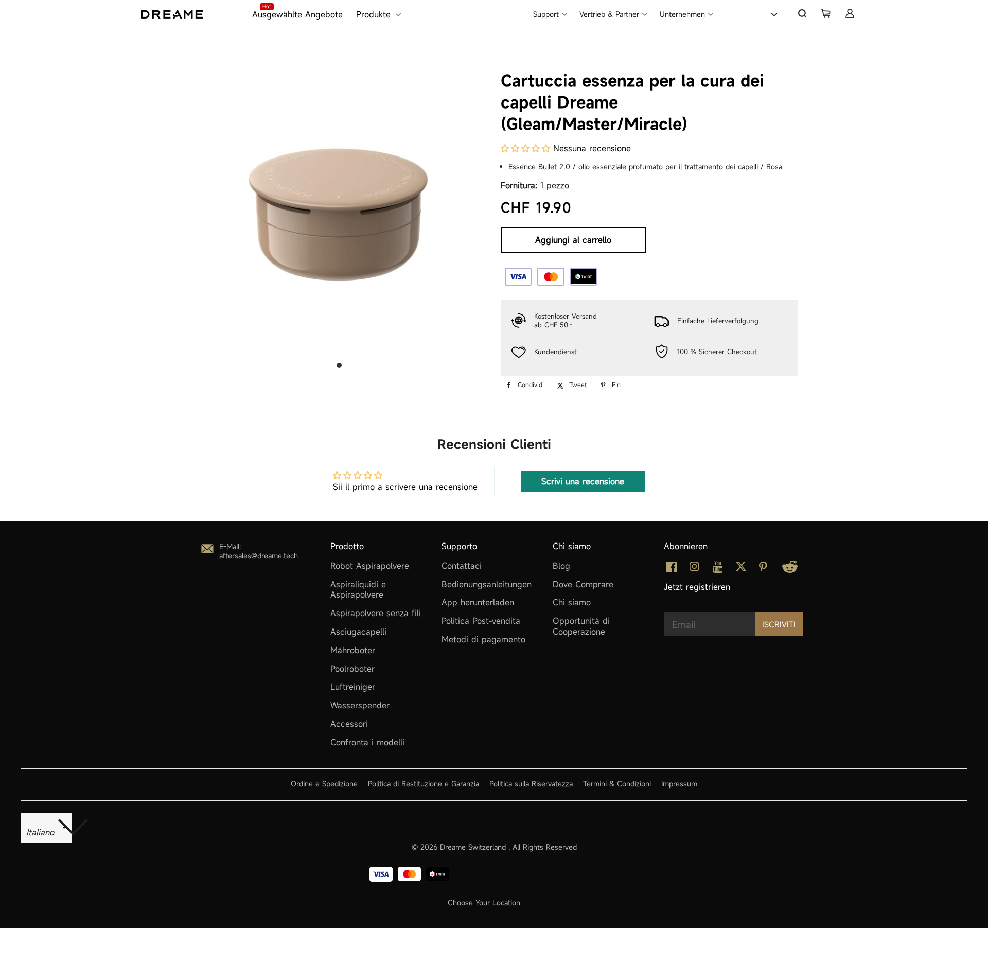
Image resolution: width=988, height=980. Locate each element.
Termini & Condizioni (617, 784)
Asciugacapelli (358, 631)
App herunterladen (478, 602)
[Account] (849, 13)
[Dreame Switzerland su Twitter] (741, 568)
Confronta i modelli (367, 742)
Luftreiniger (352, 686)
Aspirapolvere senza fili (375, 613)
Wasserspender (360, 705)
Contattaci (462, 565)
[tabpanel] (339, 203)
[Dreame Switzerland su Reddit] (790, 569)
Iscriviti (779, 624)
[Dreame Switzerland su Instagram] (694, 568)
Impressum (679, 784)
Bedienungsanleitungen (487, 584)
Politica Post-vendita (481, 620)
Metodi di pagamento (483, 639)
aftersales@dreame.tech (258, 556)
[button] (525, 148)
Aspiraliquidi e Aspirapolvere (358, 590)
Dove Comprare (583, 584)
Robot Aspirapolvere (369, 565)
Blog (561, 565)
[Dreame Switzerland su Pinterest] (763, 568)
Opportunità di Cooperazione (581, 626)
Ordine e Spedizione (324, 784)
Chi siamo (572, 602)
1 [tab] (339, 365)
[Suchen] (802, 13)
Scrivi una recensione (582, 481)
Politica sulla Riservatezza (531, 784)
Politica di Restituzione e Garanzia (423, 784)
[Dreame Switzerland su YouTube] (718, 569)
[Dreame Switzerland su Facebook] (671, 568)
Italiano (748, 13)
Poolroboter (352, 668)
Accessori (349, 723)
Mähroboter (352, 650)
